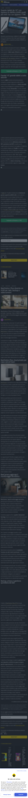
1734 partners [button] (9, 782)
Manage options (7, 794)
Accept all (21, 794)
